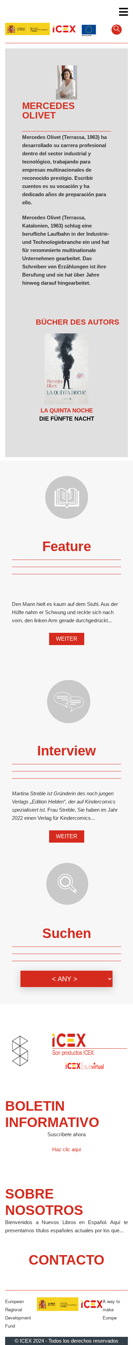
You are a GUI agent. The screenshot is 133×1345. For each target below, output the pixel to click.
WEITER (66, 639)
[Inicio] (40, 29)
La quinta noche (67, 410)
